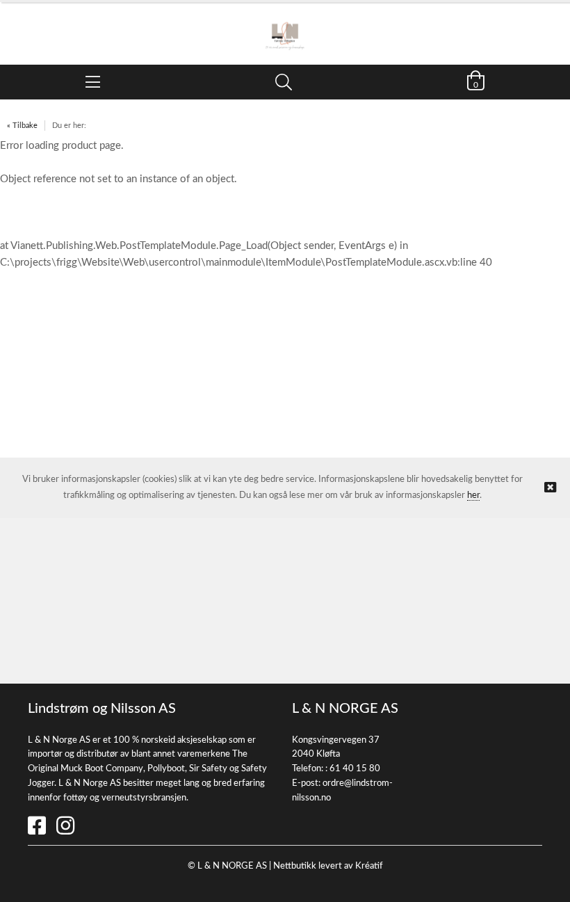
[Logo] (285, 26)
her (473, 495)
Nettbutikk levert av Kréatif (328, 866)
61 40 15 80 (354, 768)
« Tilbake (22, 125)
